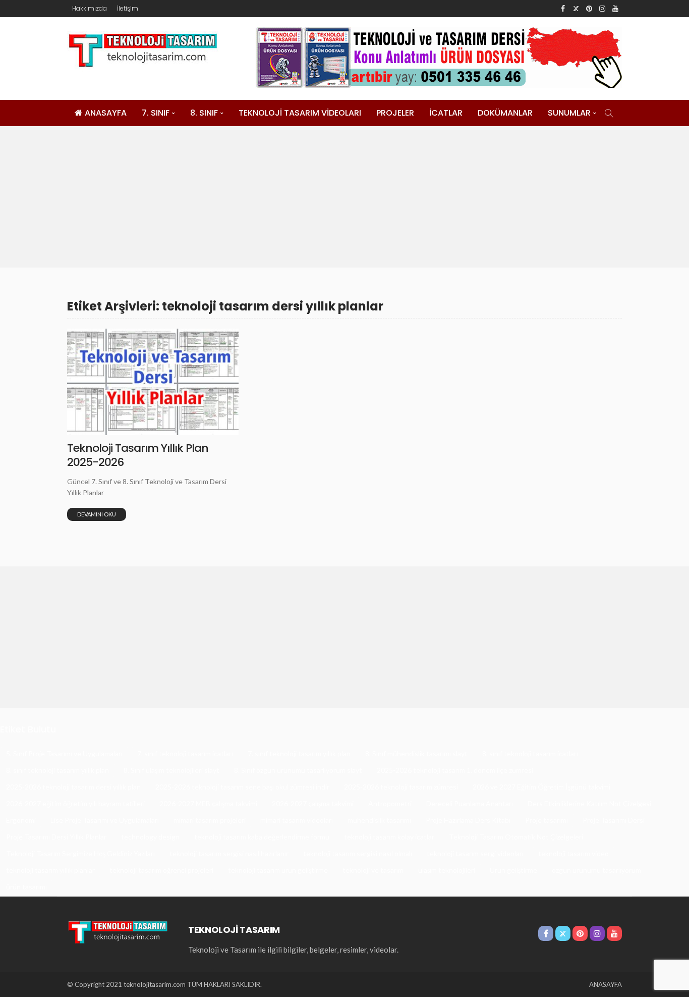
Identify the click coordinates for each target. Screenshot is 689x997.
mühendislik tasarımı (379, 820)
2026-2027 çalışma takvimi (313, 803)
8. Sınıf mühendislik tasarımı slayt (416, 753)
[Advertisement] (344, 197)
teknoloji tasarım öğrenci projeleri (161, 870)
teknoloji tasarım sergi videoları (475, 853)
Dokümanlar (505, 113)
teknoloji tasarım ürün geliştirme (278, 870)
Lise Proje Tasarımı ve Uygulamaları (104, 820)
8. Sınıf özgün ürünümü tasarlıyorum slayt (298, 770)
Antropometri (390, 803)
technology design (150, 836)
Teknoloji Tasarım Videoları (300, 113)
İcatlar (446, 113)
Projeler (395, 113)
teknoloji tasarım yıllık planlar (50, 870)
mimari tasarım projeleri (210, 820)
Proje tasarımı (546, 820)
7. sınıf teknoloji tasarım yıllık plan (299, 753)
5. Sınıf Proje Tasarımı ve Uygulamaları (64, 753)
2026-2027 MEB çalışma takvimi (208, 803)
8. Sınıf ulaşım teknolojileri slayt (171, 770)
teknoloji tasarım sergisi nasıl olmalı (357, 853)
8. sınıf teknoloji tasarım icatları (530, 753)
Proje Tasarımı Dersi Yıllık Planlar (56, 836)
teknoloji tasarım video (573, 853)
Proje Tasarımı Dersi (614, 820)
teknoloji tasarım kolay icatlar (389, 836)
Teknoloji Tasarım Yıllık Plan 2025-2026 (137, 455)
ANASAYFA (106, 113)
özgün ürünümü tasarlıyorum (596, 870)
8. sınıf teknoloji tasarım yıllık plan (57, 770)
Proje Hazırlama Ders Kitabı (468, 820)
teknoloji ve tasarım (373, 870)
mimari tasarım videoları (296, 820)
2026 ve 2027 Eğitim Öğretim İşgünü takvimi (541, 786)
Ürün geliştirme (513, 870)
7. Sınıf (155, 113)
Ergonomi (21, 820)
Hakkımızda (89, 8)
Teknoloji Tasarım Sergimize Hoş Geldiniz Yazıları (80, 853)
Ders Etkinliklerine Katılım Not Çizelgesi (589, 803)
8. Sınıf (204, 113)
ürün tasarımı (26, 886)
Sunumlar (569, 113)
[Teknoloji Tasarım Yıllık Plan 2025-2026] (153, 382)
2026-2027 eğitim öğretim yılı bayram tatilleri (75, 803)
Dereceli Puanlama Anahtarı (469, 803)
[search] (609, 113)
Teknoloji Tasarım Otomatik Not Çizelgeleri (516, 836)
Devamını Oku (96, 514)
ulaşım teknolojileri (446, 870)
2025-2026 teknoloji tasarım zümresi (401, 786)
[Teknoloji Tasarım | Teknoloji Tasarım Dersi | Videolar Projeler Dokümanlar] (117, 931)
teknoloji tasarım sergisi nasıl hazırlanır (229, 853)
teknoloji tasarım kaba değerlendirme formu (261, 836)
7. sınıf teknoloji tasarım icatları (185, 753)
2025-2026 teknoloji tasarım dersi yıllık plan (73, 786)
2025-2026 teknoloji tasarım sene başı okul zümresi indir (242, 786)
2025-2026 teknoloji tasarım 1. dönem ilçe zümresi (455, 770)
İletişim (127, 8)
